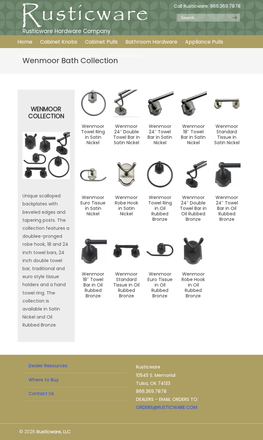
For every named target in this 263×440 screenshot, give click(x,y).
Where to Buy (44, 380)
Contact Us (41, 393)
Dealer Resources (48, 365)
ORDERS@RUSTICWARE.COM (166, 407)
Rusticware (85, 15)
